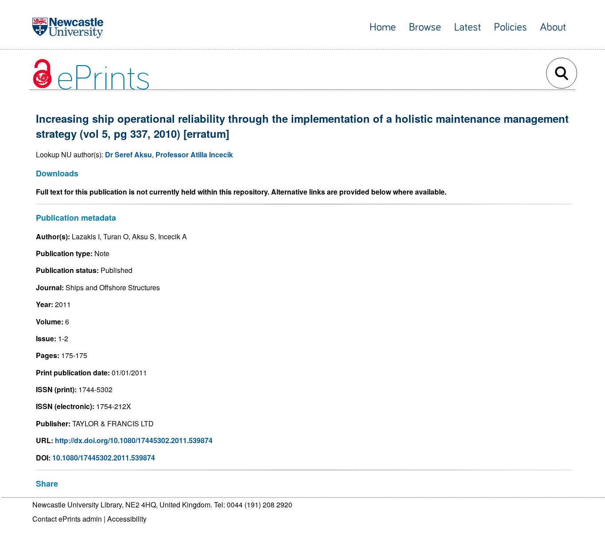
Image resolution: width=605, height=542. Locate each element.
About (553, 27)
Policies (510, 27)
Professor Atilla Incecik (194, 154)
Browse (425, 27)
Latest (467, 27)
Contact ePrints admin (67, 519)
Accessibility (127, 519)
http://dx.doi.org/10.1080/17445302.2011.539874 (134, 440)
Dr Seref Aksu (128, 154)
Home (382, 27)
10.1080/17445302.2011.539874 (103, 457)
